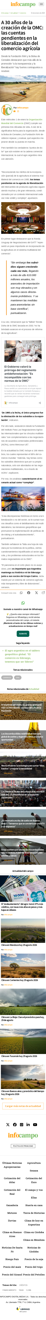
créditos (23, 1285)
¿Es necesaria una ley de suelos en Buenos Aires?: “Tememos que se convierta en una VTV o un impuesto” (23, 823)
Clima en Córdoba (34, 1232)
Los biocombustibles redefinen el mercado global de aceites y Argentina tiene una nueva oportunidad (22, 736)
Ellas (34, 1197)
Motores (12, 1212)
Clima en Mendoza (34, 1239)
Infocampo (5, 13)
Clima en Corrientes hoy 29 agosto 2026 (19, 980)
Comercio (23, 13)
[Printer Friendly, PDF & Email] (43, 594)
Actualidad (14, 13)
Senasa (34, 1170)
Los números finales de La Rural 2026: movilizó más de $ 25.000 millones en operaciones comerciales (22, 794)
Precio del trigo (34, 1266)
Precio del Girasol (12, 1274)
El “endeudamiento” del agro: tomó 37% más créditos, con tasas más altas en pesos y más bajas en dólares (22, 906)
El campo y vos (34, 1189)
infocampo (8, 715)
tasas (21, 1290)
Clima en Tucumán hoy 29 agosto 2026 (19, 1056)
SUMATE (23, 634)
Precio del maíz (12, 1266)
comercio (7, 677)
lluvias (12, 1220)
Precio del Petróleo (34, 1274)
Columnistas (9, 744)
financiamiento (9, 1290)
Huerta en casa (33, 1205)
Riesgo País (12, 1259)
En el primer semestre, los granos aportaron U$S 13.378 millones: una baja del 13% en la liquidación (21, 707)
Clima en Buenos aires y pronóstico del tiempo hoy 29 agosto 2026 (22, 1093)
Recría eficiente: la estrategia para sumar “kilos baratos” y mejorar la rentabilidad (22, 767)
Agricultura (34, 1162)
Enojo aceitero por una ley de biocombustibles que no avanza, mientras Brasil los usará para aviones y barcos (22, 852)
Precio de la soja (34, 1259)
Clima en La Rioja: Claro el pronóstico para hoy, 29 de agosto (22, 1018)
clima (28, 1290)
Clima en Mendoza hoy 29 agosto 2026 (19, 944)
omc (18, 677)
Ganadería (12, 1205)
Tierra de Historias (34, 1212)
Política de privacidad (23, 1146)
